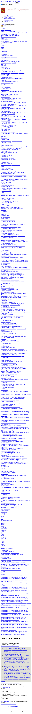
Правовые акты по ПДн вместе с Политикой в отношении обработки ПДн (13, 173)
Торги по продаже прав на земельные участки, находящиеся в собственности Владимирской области (15, 563)
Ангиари (3, 513)
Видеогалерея (4, 39)
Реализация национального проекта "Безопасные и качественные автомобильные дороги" (14, 600)
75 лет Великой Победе (7, 126)
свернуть (3, 681)
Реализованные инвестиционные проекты (12, 402)
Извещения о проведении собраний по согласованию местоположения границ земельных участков (15, 418)
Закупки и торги (5, 546)
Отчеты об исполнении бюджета (9, 289)
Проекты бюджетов (6, 290)
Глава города (4, 134)
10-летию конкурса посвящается (9, 92)
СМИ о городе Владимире (8, 132)
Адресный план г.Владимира (8, 451)
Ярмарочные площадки (7, 314)
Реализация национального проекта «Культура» (13, 623)
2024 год (3, 572)
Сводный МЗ (4, 550)
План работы (4, 390)
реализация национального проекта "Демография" (14, 577)
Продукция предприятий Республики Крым (12, 316)
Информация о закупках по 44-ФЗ (10, 553)
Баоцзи (2, 535)
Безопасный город (5, 218)
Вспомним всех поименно (8, 31)
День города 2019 (5, 123)
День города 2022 (5, 129)
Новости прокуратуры (7, 252)
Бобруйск (3, 537)
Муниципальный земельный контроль (11, 425)
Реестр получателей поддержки (9, 324)
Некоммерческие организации (9, 57)
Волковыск (4, 538)
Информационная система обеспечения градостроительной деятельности (11, 436)
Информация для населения (8, 228)
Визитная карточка (6, 142)
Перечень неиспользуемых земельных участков (13, 336)
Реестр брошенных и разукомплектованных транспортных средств (12, 278)
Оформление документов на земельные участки (13, 423)
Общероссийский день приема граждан (11, 238)
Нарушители (4, 382)
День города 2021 (5, 128)
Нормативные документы (7, 185)
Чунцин (3, 534)
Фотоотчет (3, 65)
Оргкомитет (4, 84)
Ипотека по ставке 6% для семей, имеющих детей (14, 267)
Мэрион (3, 523)
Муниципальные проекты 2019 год (10, 620)
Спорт (2, 479)
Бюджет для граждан (6, 299)
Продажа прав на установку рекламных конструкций (15, 565)
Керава (2, 524)
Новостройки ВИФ (6, 266)
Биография (3, 136)
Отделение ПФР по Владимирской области (12, 274)
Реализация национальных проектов (10, 568)
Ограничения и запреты (7, 155)
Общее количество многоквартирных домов (12, 356)
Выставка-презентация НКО (8, 63)
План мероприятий (6, 87)
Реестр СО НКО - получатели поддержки (12, 208)
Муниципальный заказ (7, 548)
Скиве (2, 526)
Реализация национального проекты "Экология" (13, 617)
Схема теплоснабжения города (9, 364)
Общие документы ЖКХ (7, 376)
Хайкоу (3, 531)
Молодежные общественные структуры (11, 504)
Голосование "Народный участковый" (11, 276)
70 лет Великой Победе (7, 55)
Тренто (2, 516)
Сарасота (3, 521)
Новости (3, 28)
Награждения (4, 156)
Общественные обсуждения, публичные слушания (14, 179)
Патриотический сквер (7, 42)
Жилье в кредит (5, 264)
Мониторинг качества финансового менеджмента (14, 293)
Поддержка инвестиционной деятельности (12, 408)
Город (2, 45)
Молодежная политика (7, 498)
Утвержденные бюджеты (7, 288)
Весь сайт (4, 4)
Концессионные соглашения (8, 363)
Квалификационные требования (9, 149)
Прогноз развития (5, 283)
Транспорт (3, 339)
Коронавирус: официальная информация (11, 230)
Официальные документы (7, 158)
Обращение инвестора (7, 405)
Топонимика (4, 455)
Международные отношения (8, 507)
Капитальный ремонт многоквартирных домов (13, 368)
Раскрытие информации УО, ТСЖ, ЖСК (11, 361)
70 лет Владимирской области (9, 104)
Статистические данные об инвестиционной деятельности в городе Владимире (12, 399)
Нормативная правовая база (8, 71)
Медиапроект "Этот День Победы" (10, 35)
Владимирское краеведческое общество (11, 91)
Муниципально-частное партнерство (10, 407)
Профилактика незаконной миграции (11, 227)
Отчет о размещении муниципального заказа (12, 554)
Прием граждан (5, 250)
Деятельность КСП (6, 191)
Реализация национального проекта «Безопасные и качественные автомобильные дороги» (14, 625)
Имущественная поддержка (8, 327)
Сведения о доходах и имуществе (9, 171)
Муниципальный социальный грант (10, 61)
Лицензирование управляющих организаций (13, 367)
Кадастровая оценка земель (8, 431)
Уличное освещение (6, 378)
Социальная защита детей (7, 478)
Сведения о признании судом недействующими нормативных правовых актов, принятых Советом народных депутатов (14, 176)
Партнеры (3, 567)
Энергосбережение (6, 360)
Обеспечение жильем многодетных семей (12, 257)
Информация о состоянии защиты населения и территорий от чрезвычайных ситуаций (13, 246)
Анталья (3, 542)
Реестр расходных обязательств (9, 292)
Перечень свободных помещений (9, 334)
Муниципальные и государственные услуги (12, 240)
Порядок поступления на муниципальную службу (14, 147)
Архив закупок (5, 557)
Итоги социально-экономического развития (12, 303)
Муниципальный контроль (8, 381)
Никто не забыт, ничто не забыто (9, 34)
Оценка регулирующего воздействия (10, 317)
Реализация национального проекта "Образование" (14, 597)
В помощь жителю (5, 358)
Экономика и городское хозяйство (10, 280)
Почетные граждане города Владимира (11, 98)
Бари (2, 517)
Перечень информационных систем (10, 165)
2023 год (3, 574)
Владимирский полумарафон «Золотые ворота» (13, 119)
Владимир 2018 (5, 118)
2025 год (3, 571)
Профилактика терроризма (8, 221)
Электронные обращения (7, 237)
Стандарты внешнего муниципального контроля (13, 188)
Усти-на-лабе (4, 528)
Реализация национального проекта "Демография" (14, 598)
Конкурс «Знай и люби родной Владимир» (12, 78)
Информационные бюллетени (9, 243)
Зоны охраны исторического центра (10, 452)
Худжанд (3, 545)
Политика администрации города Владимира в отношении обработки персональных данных (13, 633)
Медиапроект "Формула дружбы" (9, 94)
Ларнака (3, 539)
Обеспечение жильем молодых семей (10, 258)
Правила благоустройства (7, 454)
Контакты (3, 64)
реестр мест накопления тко (8, 344)
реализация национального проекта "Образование (14, 576)
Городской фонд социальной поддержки (11, 273)
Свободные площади (6, 331)
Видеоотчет (4, 67)
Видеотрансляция (5, 217)
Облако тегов (15, 646)
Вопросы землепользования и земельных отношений (15, 413)
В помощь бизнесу (5, 322)
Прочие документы (6, 189)
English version (4, 1)
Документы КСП (5, 186)
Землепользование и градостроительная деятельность (15, 411)
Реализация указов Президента (9, 307)
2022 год (3, 585)
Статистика (16, 683)
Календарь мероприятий (7, 471)
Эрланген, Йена (5, 510)
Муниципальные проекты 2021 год (10, 595)
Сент (2, 519)
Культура (3, 468)
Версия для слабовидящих (15, 1)
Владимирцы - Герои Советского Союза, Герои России (15, 32)
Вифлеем (3, 541)
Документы (7, 21)
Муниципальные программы (8, 284)
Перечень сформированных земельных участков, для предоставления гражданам (15, 429)
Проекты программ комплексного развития (12, 370)
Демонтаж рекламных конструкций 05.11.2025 (13, 384)
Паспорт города (5, 306)
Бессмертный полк (6, 30)
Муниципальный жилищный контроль (11, 371)
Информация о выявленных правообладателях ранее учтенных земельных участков (15, 433)
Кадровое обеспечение (7, 145)
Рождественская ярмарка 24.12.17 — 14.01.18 (13, 116)
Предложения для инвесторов (8, 404)
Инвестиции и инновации (8, 302)
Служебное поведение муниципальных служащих (14, 153)
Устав (2, 48)
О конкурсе (4, 80)
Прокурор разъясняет (6, 253)
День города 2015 (5, 107)
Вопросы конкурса (6, 88)
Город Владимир (8, 16)
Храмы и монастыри (6, 488)
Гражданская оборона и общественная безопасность (14, 241)
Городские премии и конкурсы (9, 472)
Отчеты (3, 194)
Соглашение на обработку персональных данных (14, 631)
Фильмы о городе (5, 97)
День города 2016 (5, 111)
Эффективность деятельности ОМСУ (10, 305)
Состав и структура (6, 143)
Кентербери (4, 512)
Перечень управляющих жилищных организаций (14, 350)
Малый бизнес (7, 17)
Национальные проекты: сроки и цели (11, 570)
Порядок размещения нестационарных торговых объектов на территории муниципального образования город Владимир (15, 312)
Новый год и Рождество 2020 (8, 125)
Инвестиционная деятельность (9, 392)
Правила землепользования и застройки (11, 444)
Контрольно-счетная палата (8, 180)
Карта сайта (9, 683)
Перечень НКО (5, 60)
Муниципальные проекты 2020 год (10, 607)
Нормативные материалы (7, 387)
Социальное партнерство (7, 337)
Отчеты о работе (5, 162)
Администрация (5, 139)
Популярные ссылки (6, 646)
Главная (3, 24)
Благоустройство (5, 375)
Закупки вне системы (6, 558)
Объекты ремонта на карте (8, 347)
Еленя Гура (4, 527)
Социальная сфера (5, 466)
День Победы (7, 25)
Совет (2, 166)
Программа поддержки (7, 320)
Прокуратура (4, 248)
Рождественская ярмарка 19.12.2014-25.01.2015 (13, 105)
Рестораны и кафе (5, 493)
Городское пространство (7, 495)
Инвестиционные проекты (8, 401)
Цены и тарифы (5, 357)
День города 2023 (5, 130)
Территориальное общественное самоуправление (14, 70)
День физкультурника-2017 (8, 114)
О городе (3, 47)
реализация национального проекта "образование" (14, 587)
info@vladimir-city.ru (6, 701)
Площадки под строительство (8, 333)
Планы (2, 192)
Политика (26, 710)
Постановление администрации (9, 81)
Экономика (4, 300)
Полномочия (4, 138)
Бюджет (3, 286)
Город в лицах (4, 54)
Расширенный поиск (6, 5)
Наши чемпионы (5, 483)
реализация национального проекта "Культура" (13, 578)
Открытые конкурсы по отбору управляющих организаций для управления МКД (13, 354)
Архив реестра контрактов (8, 555)
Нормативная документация (8, 630)
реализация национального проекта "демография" (14, 588)
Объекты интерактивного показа (9, 490)
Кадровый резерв (5, 151)
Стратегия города (8, 20)
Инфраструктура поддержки (8, 323)
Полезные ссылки (5, 68)
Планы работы (4, 160)
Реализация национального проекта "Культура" (13, 605)
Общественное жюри (6, 85)
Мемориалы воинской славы (8, 37)
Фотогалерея (4, 38)
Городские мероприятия (7, 101)
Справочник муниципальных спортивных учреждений (15, 481)
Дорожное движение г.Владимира (10, 372)
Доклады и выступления (7, 198)
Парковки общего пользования (9, 374)
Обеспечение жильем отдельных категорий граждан (14, 260)
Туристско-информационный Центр (10, 497)
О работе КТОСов (5, 75)
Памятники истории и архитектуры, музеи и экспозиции (16, 487)
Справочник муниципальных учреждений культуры (14, 469)
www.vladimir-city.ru (6, 687)
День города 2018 (5, 121)
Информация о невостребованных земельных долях (14, 427)
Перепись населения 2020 (7, 385)
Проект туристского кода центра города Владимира (14, 133)
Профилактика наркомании (8, 220)
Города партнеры (5, 509)
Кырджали (3, 530)
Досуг (2, 491)
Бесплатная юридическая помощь (9, 271)
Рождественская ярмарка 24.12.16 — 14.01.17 (13, 112)
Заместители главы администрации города (12, 141)
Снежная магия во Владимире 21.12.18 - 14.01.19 (14, 122)
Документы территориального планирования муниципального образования (13, 439)
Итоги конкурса (5, 90)
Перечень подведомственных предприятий (12, 349)
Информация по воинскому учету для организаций (14, 391)
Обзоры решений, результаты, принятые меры (13, 236)
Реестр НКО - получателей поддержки (11, 505)
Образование (4, 474)
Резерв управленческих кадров (9, 152)
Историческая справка (7, 49)
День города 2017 (5, 115)
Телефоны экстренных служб (8, 244)
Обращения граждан (9, 18)
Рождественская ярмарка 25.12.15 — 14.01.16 (13, 108)
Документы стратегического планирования (12, 281)
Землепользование (5, 424)
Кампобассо (4, 514)
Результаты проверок (6, 163)
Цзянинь (3, 533)
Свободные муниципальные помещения (11, 326)
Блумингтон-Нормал (6, 520)
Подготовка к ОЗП (6, 343)
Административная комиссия (8, 340)
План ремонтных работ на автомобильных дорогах (14, 379)
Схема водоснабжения (7, 365)
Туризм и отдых (5, 485)
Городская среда (5, 346)
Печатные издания (5, 95)
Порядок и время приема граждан (10, 234)
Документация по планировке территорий (12, 448)
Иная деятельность (6, 199)
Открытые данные (5, 215)
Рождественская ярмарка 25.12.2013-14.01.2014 (13, 102)
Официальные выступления (8, 159)
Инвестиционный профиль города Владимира (13, 397)
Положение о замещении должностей (11, 148)
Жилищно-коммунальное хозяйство (10, 341)
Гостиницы (4, 494)
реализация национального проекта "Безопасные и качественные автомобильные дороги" (14, 612)
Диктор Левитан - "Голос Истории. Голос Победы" (14, 41)
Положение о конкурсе (7, 83)
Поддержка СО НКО (6, 202)
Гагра (2, 544)
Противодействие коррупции (8, 222)
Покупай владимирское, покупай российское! (13, 309)
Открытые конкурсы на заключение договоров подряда (15, 351)
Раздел (11, 4)
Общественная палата (6, 77)
